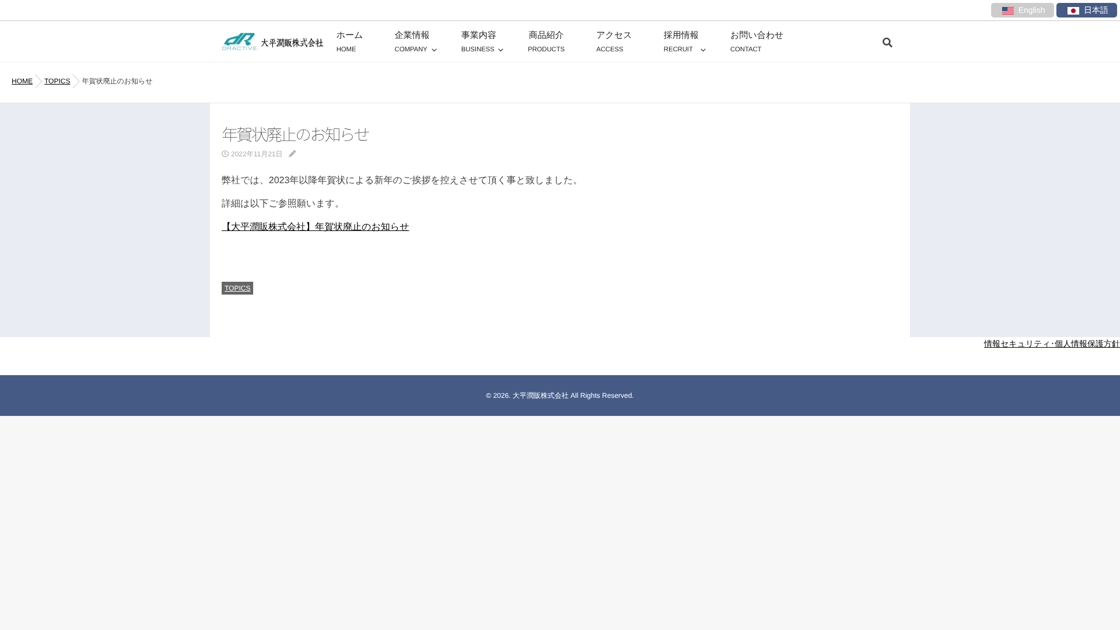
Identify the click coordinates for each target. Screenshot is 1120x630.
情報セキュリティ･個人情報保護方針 (1052, 343)
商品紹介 (546, 41)
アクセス (614, 41)
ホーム (350, 41)
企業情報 (412, 41)
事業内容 (478, 41)
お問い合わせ (756, 41)
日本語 (1096, 10)
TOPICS (237, 288)
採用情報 (681, 41)
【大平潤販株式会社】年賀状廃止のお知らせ (316, 227)
